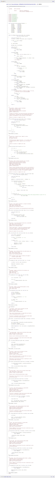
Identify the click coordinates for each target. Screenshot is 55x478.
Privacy (8, 476)
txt (51, 476)
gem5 (7, 4)
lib (37, 4)
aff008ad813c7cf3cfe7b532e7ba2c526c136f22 (27, 4)
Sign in (53, 1)
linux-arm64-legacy (14, 4)
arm (10, 4)
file (24, 6)
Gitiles (5, 476)
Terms (10, 476)
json (53, 476)
